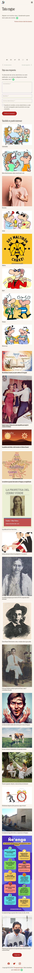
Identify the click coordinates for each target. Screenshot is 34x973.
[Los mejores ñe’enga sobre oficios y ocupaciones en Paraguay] (17, 809)
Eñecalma (4, 208)
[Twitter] (14, 963)
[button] (17, 18)
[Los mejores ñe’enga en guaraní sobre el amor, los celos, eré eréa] (17, 837)
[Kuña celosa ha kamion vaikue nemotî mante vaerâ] (17, 150)
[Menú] (32, 2)
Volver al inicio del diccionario (23, 21)
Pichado (4, 322)
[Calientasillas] (17, 125)
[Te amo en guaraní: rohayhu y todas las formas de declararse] (17, 753)
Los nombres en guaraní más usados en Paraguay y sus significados (16, 482)
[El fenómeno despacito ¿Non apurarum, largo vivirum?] (17, 788)
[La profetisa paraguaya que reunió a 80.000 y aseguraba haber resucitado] (17, 558)
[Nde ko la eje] (17, 326)
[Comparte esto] (11, 59)
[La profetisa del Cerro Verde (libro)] (17, 486)
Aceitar (3, 231)
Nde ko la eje (5, 346)
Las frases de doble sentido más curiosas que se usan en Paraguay (16, 725)
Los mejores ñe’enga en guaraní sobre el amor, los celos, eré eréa (15, 913)
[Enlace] (3, 2)
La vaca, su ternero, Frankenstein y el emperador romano (14, 749)
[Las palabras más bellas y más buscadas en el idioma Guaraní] (17, 430)
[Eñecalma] (17, 177)
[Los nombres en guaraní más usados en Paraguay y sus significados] (17, 451)
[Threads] (25, 963)
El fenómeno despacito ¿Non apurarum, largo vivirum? (14, 806)
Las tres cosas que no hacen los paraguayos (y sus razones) (14, 554)
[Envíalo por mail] (7, 59)
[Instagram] (20, 963)
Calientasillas (5, 146)
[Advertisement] (17, 41)
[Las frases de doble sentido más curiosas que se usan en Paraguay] (17, 694)
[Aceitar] (17, 212)
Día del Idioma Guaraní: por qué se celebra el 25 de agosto (14, 373)
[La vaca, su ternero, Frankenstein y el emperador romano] (17, 729)
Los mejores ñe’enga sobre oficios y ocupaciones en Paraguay (15, 833)
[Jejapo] (17, 269)
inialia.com (17, 970)
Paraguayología (18, 967)
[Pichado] (17, 294)
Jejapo (3, 290)
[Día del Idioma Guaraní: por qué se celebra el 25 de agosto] (17, 352)
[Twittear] (15, 59)
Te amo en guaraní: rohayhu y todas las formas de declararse (15, 784)
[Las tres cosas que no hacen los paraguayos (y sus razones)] (17, 533)
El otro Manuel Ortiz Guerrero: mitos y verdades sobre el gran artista (16, 641)
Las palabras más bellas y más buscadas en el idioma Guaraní (15, 447)
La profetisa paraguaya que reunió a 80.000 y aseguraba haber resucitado (15, 598)
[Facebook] (8, 963)
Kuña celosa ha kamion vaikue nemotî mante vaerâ (13, 173)
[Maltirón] (17, 235)
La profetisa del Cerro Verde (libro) (9, 529)
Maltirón (4, 265)
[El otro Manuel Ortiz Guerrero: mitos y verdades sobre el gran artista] (17, 603)
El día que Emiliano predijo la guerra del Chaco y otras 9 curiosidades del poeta (14, 689)
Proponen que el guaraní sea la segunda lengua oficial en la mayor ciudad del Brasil (16, 949)
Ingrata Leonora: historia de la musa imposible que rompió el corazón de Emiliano (15, 426)
